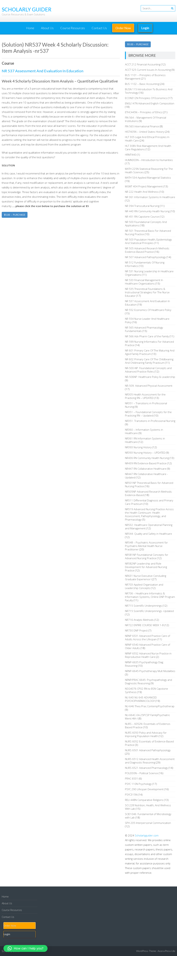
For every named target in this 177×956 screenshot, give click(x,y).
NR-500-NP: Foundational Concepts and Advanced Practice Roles (148, 369)
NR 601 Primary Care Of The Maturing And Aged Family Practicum (149, 352)
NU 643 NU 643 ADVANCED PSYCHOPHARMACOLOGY (141, 699)
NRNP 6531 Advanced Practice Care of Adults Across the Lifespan (147, 637)
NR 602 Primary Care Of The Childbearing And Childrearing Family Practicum (149, 360)
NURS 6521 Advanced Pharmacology (146, 767)
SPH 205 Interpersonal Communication (148, 823)
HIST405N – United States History (144, 131)
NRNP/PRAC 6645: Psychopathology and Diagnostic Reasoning (148, 681)
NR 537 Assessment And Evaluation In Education (42, 70)
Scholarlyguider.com (147, 835)
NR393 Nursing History (138, 447)
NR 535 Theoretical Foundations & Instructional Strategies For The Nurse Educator (147, 292)
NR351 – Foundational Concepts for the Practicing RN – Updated (148, 413)
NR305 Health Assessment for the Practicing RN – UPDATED (145, 396)
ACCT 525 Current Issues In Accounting (148, 69)
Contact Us (99, 28)
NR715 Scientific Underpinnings (143, 605)
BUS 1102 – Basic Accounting (142, 84)
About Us (47, 28)
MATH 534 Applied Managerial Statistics (148, 177)
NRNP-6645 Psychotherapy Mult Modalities (150, 671)
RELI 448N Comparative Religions (144, 800)
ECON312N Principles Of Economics (146, 98)
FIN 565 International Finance (142, 126)
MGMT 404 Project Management (144, 186)
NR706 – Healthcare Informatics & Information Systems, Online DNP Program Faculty (150, 597)
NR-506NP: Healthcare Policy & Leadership (150, 377)
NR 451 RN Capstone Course (142, 216)
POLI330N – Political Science (141, 773)
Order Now (123, 28)
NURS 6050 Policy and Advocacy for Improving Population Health (146, 734)
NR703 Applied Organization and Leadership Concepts (144, 586)
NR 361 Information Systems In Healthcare (150, 197)
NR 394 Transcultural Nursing (142, 206)
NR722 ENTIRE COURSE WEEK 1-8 (144, 625)
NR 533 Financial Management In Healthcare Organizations (144, 281)
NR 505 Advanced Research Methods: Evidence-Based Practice (147, 250)
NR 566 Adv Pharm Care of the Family (147, 336)
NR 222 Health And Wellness (142, 191)
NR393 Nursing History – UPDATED (145, 452)
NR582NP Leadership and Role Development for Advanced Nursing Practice (146, 567)
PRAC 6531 (131, 778)
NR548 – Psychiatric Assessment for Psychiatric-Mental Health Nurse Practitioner (146, 546)
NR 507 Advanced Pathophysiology (145, 257)
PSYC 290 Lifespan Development (144, 789)
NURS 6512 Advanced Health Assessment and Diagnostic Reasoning (150, 760)
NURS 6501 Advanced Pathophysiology (148, 750)
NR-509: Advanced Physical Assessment (148, 385)
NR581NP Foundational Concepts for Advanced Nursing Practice (146, 556)
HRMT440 (130, 154)
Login (145, 28)
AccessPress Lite (166, 950)
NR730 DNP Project (136, 630)
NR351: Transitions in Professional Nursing (150, 421)
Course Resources (72, 28)
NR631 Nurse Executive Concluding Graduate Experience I (145, 577)
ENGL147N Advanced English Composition (149, 103)
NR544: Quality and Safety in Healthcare (148, 533)
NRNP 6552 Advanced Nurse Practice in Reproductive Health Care (148, 655)
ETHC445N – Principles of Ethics (143, 112)
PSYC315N (131, 794)
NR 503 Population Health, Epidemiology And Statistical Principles (148, 241)
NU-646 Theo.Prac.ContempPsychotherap (149, 706)
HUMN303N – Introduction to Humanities (149, 160)
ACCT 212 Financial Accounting (142, 64)
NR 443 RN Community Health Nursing (147, 211)
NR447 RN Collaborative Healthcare (145, 468)
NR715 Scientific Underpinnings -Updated (149, 611)
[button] (25, 948)
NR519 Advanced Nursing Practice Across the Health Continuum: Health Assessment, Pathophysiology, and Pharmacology (149, 514)
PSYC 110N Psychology (138, 784)
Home (30, 28)
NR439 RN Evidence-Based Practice (145, 463)
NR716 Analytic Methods (139, 619)
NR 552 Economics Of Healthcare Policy (148, 310)
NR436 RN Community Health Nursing (147, 458)
